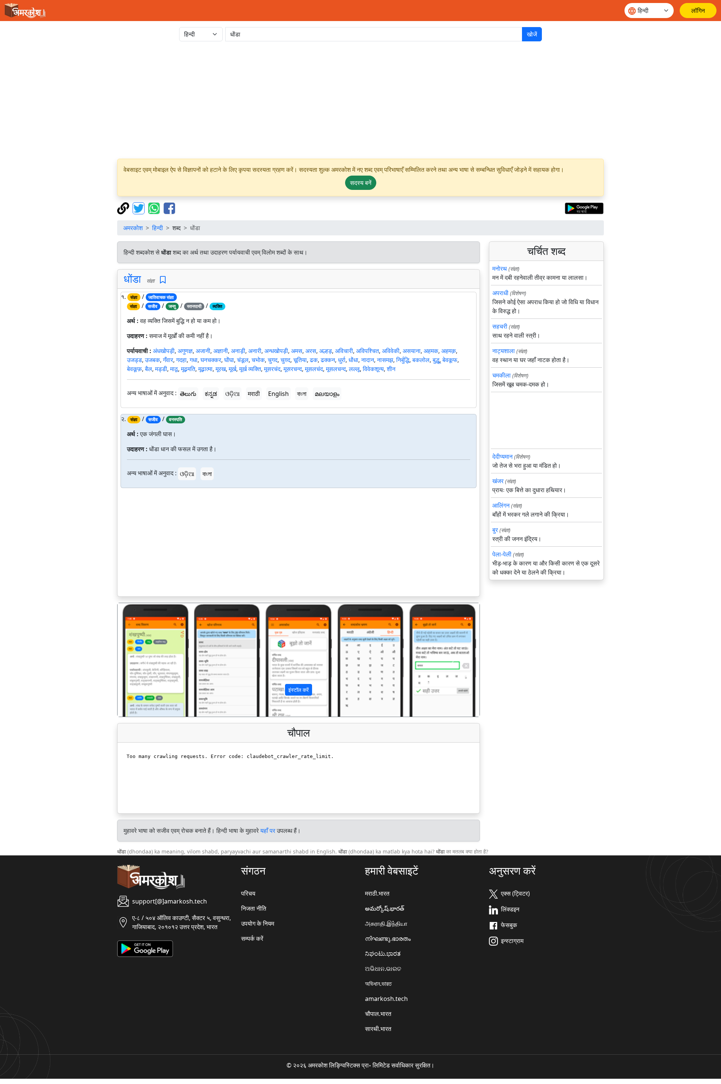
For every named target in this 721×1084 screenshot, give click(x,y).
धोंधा (353, 360)
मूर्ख (232, 369)
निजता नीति (253, 908)
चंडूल (243, 360)
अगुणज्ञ (185, 351)
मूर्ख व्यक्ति (250, 369)
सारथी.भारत (378, 1029)
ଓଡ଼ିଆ (232, 394)
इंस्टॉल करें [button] (298, 689)
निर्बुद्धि (402, 360)
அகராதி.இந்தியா (386, 923)
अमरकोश (133, 228)
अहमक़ (448, 351)
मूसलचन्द (336, 369)
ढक (314, 360)
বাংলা (301, 394)
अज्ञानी (220, 351)
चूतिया (300, 360)
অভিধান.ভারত (378, 983)
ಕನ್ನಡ (211, 394)
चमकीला (501, 375)
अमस (296, 351)
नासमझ (385, 360)
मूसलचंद (314, 369)
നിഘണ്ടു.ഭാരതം (388, 938)
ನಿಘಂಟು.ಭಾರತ (383, 953)
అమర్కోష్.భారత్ (384, 908)
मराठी (254, 394)
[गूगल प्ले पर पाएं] (584, 207)
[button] (145, 660)
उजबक (152, 360)
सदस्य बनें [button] (360, 183)
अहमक (431, 351)
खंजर (498, 481)
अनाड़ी (238, 351)
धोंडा (132, 278)
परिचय (248, 893)
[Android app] (145, 948)
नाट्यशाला (503, 351)
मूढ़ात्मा (205, 369)
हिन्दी (157, 228)
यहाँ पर (267, 830)
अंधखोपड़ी (164, 351)
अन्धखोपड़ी (276, 351)
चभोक (258, 360)
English (278, 394)
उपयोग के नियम (257, 923)
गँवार (168, 360)
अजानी (203, 351)
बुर (495, 530)
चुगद (273, 360)
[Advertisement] (360, 100)
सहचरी (499, 326)
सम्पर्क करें (252, 938)
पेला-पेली (501, 554)
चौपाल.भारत (378, 1014)
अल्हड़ (325, 351)
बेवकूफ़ (134, 369)
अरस (310, 351)
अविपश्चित (367, 351)
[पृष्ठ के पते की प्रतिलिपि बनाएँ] (124, 207)
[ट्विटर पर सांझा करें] (139, 207)
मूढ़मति (188, 369)
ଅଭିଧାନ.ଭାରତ (383, 968)
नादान (367, 360)
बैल (148, 369)
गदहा (181, 360)
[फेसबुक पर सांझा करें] (169, 207)
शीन (391, 369)
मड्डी (161, 369)
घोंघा (229, 360)
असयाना (412, 351)
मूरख (221, 369)
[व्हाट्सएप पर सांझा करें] (155, 207)
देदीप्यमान (502, 456)
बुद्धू (436, 360)
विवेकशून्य (373, 369)
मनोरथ (499, 268)
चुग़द (285, 360)
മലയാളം (327, 394)
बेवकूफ (449, 360)
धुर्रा (341, 360)
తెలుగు (188, 394)
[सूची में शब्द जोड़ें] (163, 280)
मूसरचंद (272, 369)
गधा (194, 360)
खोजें (532, 34)
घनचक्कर (211, 360)
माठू (174, 369)
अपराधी (500, 293)
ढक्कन (328, 360)
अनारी (254, 351)
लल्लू (354, 369)
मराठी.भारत (377, 893)
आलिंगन (501, 505)
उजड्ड (134, 360)
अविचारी (344, 351)
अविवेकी (391, 351)
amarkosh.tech (386, 999)
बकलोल (421, 360)
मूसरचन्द (293, 369)
